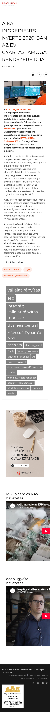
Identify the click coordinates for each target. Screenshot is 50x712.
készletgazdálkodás (18, 388)
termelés (36, 388)
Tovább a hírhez (14, 262)
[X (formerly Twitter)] (39, 74)
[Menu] (46, 4)
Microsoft (9, 128)
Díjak (27, 269)
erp (10, 298)
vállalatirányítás (23, 290)
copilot (11, 383)
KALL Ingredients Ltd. (18, 109)
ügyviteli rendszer (18, 356)
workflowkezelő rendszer (21, 377)
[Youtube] (43, 683)
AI (33, 356)
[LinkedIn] (45, 74)
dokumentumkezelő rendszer (24, 367)
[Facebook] (33, 74)
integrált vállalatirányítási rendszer (23, 312)
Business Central (11, 269)
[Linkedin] (47, 683)
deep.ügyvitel (33, 345)
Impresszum (42, 678)
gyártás (11, 393)
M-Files (11, 372)
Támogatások (26, 383)
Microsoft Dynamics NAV (15, 276)
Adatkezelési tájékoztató (17, 675)
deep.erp (14, 345)
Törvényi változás (27, 351)
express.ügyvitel (16, 362)
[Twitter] (38, 683)
